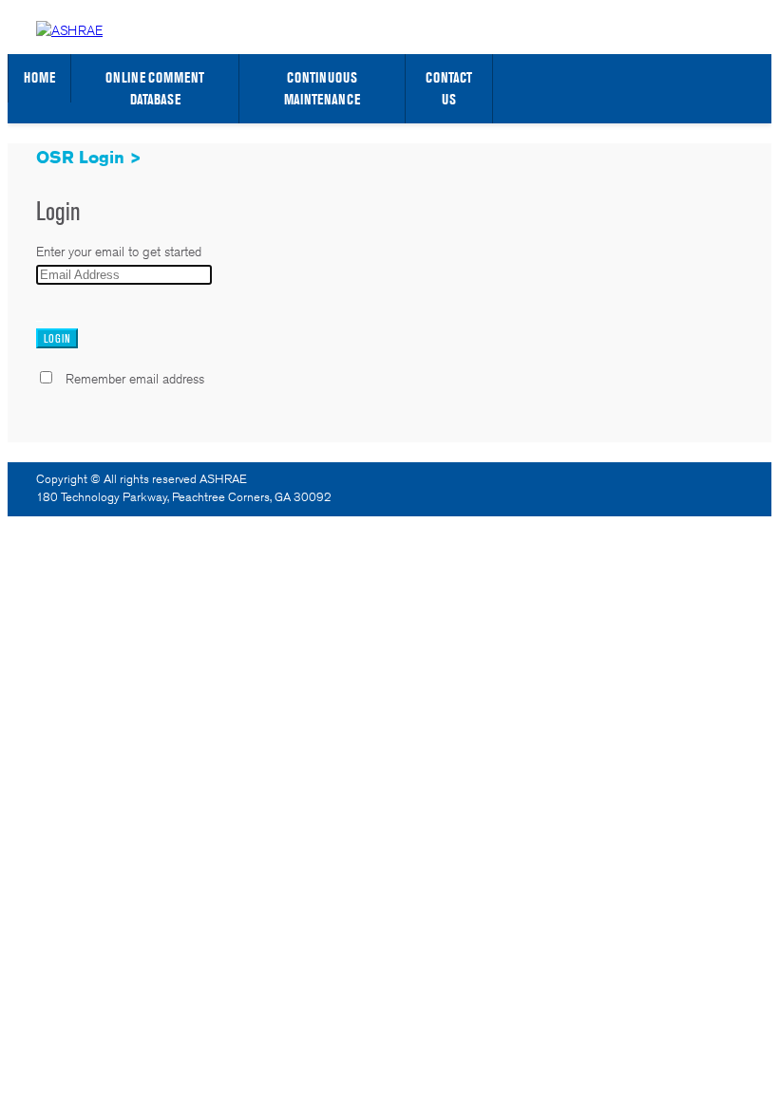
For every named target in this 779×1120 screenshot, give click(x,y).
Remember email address (135, 378)
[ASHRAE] (69, 30)
